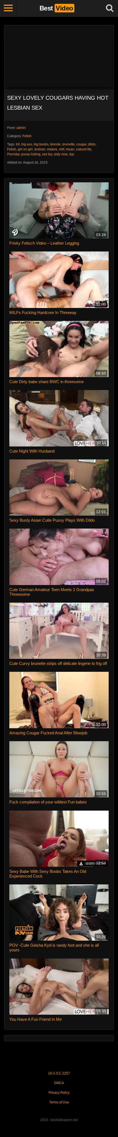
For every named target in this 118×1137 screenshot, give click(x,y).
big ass (26, 144)
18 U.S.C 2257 (59, 1073)
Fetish (27, 136)
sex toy (47, 154)
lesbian (39, 149)
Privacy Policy (59, 1093)
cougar (81, 144)
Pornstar (13, 154)
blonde (55, 144)
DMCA (59, 1083)
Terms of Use (59, 1102)
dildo (91, 144)
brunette (68, 144)
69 (18, 144)
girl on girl (25, 149)
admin (21, 128)
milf (61, 149)
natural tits (83, 149)
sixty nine (61, 154)
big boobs (41, 144)
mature (52, 149)
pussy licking (30, 154)
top (71, 154)
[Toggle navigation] (8, 8)
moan (70, 149)
